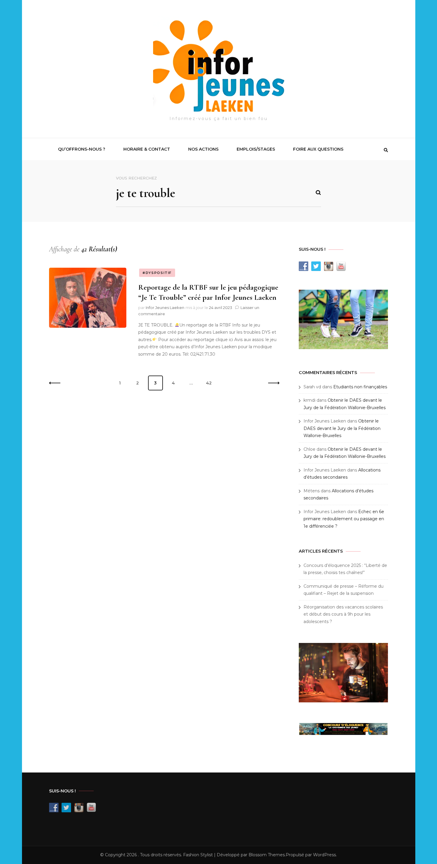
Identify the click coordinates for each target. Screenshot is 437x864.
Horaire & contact (146, 149)
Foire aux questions (318, 149)
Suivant (272, 383)
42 (211, 383)
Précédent (56, 383)
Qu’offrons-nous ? (81, 149)
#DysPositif (157, 273)
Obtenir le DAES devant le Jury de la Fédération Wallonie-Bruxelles (342, 428)
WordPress (324, 854)
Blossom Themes (267, 854)
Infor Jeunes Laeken (165, 307)
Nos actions (203, 149)
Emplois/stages (256, 149)
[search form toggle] (386, 150)
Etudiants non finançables (360, 387)
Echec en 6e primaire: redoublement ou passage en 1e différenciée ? (344, 519)
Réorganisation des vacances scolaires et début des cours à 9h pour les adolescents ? (343, 614)
